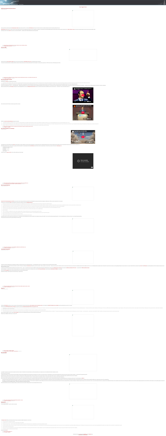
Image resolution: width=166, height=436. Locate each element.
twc (32, 126)
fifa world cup (12, 45)
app (4, 29)
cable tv (7, 126)
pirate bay (27, 126)
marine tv (8, 350)
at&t (6, 77)
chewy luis (5, 45)
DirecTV (10, 30)
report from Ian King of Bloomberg (8, 121)
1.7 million (68, 29)
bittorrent (5, 126)
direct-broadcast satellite (10, 61)
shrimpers (10, 350)
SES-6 (14, 144)
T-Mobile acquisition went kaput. (85, 267)
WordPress (85, 434)
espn (8, 45)
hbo (21, 126)
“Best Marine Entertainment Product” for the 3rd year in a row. (30, 306)
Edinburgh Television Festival (31, 86)
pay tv (25, 126)
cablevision (9, 126)
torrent (31, 126)
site (6, 29)
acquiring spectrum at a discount (57, 267)
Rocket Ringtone (21, 4)
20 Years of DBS (3, 47)
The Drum (7, 81)
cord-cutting (14, 126)
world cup (26, 45)
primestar (26, 77)
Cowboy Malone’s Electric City (27, 61)
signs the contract (9, 152)
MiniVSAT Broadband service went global (53, 305)
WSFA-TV (83, 378)
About (3, 4)
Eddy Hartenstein (23, 77)
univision (18, 45)
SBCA (10, 202)
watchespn (23, 45)
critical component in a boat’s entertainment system (36, 305)
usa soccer (20, 45)
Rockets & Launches (9, 183)
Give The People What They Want (6, 79)
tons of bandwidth (6, 270)
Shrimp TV (3, 288)
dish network (19, 77)
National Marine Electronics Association (10, 306)
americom (5, 77)
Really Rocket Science (10, 2)
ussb (36, 77)
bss (7, 77)
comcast (12, 126)
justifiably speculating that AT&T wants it (71, 267)
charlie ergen (10, 77)
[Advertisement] (83, 38)
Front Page (6, 183)
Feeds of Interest (8, 4)
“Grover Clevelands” (16, 312)
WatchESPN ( (2, 29)
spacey (29, 126)
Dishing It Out (3, 402)
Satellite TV (13, 183)
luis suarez (15, 45)
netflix (23, 126)
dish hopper (16, 77)
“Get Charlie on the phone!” (5, 249)
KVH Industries (6, 305)
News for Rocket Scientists (14, 4)
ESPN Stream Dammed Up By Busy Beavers (8, 8)
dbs (12, 77)
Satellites (16, 183)
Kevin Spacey (12, 86)
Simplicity (90, 434)
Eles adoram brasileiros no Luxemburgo (7, 128)
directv (7, 45)
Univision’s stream (72, 29)
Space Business (19, 183)
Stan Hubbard (30, 77)
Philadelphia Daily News (30, 202)
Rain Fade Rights (4, 352)
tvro (11, 431)
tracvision (13, 350)
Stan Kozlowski (33, 77)
